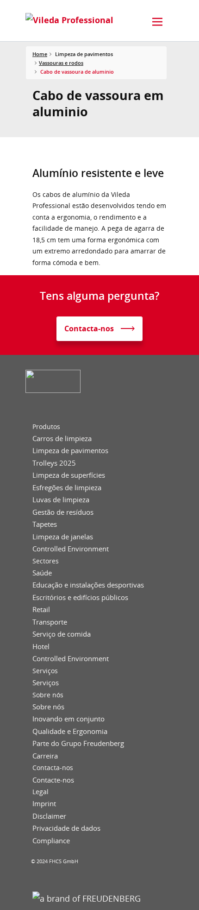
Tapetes (44, 524)
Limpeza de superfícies (68, 475)
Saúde (42, 573)
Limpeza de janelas (62, 536)
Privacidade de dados (66, 828)
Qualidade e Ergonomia (69, 731)
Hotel (41, 646)
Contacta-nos (52, 768)
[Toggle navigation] (157, 22)
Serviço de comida (61, 634)
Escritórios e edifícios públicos (80, 597)
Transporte (49, 622)
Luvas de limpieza (60, 499)
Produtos (46, 427)
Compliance (51, 840)
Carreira (45, 756)
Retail (41, 609)
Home (39, 54)
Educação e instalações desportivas (88, 585)
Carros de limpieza (62, 438)
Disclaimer (49, 816)
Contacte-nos (53, 780)
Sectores (45, 561)
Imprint (44, 803)
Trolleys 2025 (54, 463)
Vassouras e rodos (61, 62)
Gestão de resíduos (62, 512)
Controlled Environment (70, 548)
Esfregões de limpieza (66, 487)
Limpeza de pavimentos (70, 450)
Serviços (45, 671)
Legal (40, 792)
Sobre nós (47, 695)
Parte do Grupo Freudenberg (78, 743)
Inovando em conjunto (68, 718)
